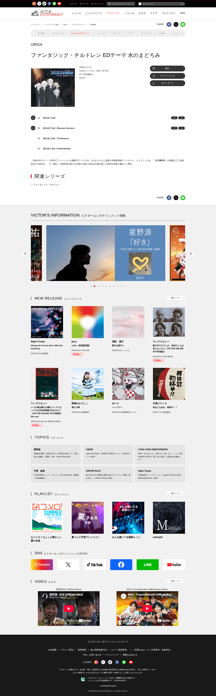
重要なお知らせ (130, 655)
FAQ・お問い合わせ (92, 655)
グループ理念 (67, 650)
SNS (182, 13)
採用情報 (82, 650)
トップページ (35, 24)
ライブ (153, 13)
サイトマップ (112, 655)
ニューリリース (94, 13)
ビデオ (142, 13)
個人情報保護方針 (98, 650)
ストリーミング (167, 76)
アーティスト (113, 13)
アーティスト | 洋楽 (51, 24)
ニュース (76, 13)
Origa (65, 24)
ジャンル (129, 13)
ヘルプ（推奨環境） (119, 650)
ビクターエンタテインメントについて (108, 641)
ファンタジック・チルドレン (46, 184)
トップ (41, 33)
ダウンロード (167, 83)
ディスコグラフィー (78, 24)
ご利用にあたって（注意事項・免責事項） (152, 650)
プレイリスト (169, 13)
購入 (167, 68)
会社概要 (52, 650)
